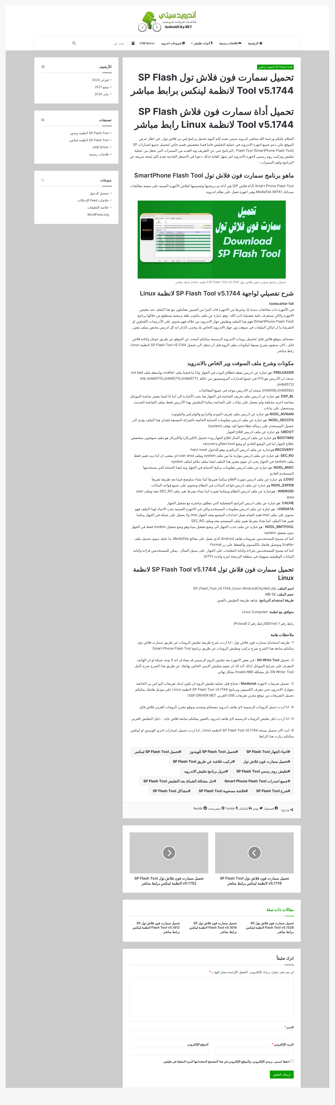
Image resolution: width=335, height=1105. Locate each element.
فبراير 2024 (100, 80)
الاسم (289, 1027)
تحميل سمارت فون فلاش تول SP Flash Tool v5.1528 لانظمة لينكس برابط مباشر (270, 927)
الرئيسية (253, 43)
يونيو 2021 (102, 87)
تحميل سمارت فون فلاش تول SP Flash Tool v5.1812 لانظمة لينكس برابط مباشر (156, 927)
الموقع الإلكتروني (198, 1044)
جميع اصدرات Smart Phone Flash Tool (256, 781)
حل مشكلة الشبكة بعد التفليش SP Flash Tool (178, 781)
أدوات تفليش (202, 43)
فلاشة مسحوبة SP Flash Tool (222, 791)
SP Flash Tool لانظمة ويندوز (89, 133)
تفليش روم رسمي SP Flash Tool (262, 771)
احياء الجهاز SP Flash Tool (267, 751)
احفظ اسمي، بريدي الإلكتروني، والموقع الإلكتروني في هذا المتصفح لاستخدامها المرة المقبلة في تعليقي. (226, 1061)
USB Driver (147, 43)
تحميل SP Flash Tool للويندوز (213, 751)
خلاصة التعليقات (98, 207)
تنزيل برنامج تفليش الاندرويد (205, 771)
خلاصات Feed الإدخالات (93, 200)
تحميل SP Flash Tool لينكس (156, 751)
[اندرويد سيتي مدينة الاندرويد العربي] (167, 21)
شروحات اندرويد (171, 43)
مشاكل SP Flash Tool (170, 791)
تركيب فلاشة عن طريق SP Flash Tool (202, 761)
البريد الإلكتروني (283, 1044)
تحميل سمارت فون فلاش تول (265, 761)
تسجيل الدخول (99, 193)
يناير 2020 (102, 94)
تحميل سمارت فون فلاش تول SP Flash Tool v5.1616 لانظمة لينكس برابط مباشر (213, 927)
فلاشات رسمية (228, 43)
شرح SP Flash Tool (272, 791)
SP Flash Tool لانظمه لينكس (275, 67)
